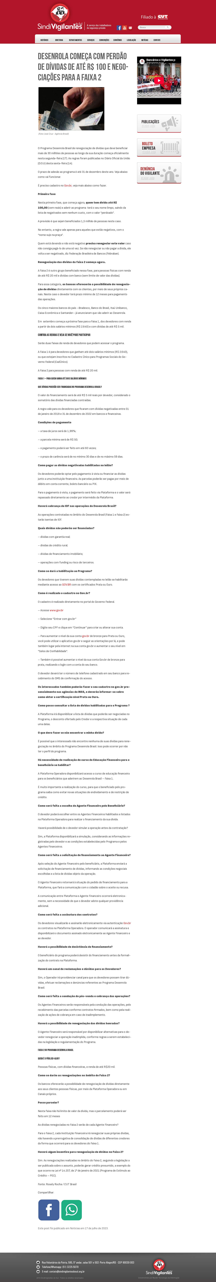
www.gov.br (56, 610)
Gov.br (127, 923)
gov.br (85, 636)
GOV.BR (66, 584)
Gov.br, (68, 185)
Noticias (75, 1228)
